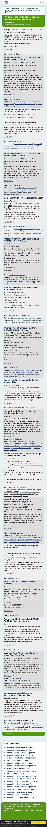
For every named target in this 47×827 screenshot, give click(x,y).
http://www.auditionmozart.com (18, 315)
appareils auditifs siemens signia (19, 792)
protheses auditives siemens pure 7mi (21, 766)
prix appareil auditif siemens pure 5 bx (25, 683)
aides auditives (10, 281)
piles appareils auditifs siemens (32, 320)
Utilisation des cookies (21, 806)
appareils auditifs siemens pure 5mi (25, 188)
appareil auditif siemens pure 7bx (21, 448)
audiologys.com (13, 578)
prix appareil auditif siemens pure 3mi (25, 104)
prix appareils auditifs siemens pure (20, 789)
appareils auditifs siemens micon (19, 750)
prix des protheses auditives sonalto (24, 490)
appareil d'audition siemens (25, 444)
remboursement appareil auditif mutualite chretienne (18, 537)
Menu (42, 2)
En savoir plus (32, 825)
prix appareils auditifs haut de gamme (24, 725)
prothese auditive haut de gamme (16, 729)
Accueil (5, 804)
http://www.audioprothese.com (18, 226)
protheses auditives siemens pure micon (22, 753)
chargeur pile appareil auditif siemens (29, 374)
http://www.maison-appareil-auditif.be (21, 720)
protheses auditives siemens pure (20, 763)
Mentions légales (16, 804)
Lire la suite (8, 49)
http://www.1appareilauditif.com (19, 680)
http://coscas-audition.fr (17, 275)
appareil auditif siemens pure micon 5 (32, 231)
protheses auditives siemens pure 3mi (21, 787)
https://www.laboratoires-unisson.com (21, 407)
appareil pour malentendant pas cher (21, 797)
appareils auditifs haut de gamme (30, 727)
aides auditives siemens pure (18, 768)
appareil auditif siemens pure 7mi (28, 146)
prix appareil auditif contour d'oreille (21, 494)
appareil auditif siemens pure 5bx (15, 687)
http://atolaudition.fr (15, 99)
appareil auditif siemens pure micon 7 (21, 779)
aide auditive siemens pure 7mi (23, 144)
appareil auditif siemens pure (22, 192)
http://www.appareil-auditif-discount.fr (21, 441)
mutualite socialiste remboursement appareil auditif (24, 542)
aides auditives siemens (30, 279)
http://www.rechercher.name (17, 487)
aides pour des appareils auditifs (22, 282)
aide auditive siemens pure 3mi (23, 101)
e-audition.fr (13, 367)
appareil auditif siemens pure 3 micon (24, 229)
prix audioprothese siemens (17, 760)
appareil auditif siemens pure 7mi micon (14, 233)
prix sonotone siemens (15, 774)
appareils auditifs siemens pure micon (15, 148)
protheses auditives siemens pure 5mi (21, 758)
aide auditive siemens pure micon (32, 106)
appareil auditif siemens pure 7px (19, 784)
